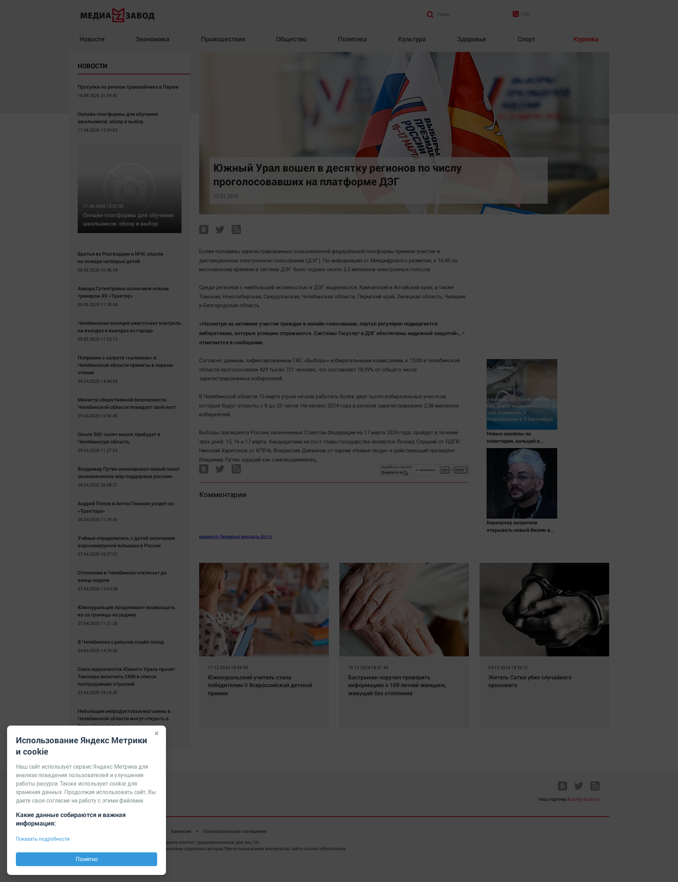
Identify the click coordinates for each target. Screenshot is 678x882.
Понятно (87, 859)
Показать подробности (43, 839)
